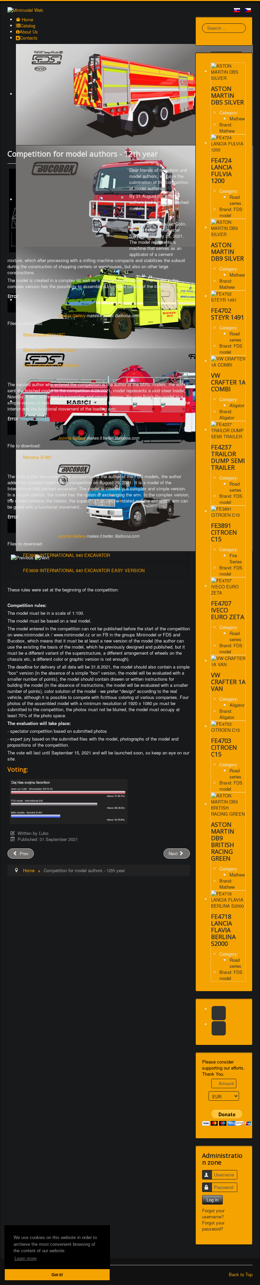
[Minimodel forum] (219, 1028)
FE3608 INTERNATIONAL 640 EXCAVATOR (66, 555)
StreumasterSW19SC (44, 334)
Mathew (237, 118)
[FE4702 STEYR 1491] (228, 296)
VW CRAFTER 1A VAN (228, 682)
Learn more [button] (26, 1258)
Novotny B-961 (37, 457)
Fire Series (236, 558)
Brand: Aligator (226, 414)
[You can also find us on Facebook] (219, 1013)
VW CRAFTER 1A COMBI (228, 382)
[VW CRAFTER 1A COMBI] (228, 361)
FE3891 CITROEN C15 (224, 532)
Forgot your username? (213, 1213)
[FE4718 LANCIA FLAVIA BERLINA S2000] (228, 899)
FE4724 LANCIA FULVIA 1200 (221, 170)
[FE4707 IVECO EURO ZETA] (228, 586)
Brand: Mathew (227, 127)
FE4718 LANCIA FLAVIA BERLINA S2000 (223, 930)
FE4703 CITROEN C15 (224, 747)
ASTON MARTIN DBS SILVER (227, 95)
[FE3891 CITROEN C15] (228, 511)
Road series (235, 200)
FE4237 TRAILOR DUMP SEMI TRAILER (228, 457)
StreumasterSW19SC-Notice (51, 365)
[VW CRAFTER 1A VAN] (228, 660)
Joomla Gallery (72, 315)
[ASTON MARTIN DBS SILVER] (228, 71)
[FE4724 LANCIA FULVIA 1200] (228, 143)
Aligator (237, 405)
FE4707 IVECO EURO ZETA (227, 610)
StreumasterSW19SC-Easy (50, 350)
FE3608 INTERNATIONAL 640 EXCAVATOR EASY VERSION (84, 570)
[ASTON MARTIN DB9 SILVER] (228, 227)
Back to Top (241, 1274)
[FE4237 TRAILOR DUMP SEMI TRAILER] (228, 429)
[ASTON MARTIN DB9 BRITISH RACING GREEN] (228, 804)
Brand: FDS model (230, 212)
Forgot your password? (213, 1225)
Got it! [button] (57, 1274)
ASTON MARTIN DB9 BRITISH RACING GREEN (222, 841)
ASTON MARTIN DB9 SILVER (227, 251)
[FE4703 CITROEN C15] (228, 726)
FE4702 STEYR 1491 (227, 313)
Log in (212, 1199)
